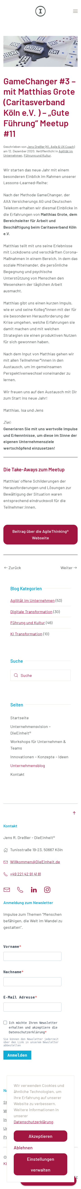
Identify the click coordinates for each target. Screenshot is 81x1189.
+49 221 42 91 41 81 (25, 873)
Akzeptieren (40, 1136)
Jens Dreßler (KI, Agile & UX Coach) (51, 147)
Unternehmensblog (27, 765)
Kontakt (17, 774)
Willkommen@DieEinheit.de (35, 861)
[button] (75, 11)
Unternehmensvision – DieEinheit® (30, 729)
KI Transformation (26, 633)
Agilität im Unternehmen (32, 600)
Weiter (67, 567)
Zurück (15, 567)
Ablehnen (23, 1147)
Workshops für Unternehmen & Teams (38, 744)
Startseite (19, 717)
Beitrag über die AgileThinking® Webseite (40, 534)
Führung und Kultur (37, 155)
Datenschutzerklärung (33, 1121)
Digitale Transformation (31, 611)
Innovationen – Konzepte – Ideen (39, 756)
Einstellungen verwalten (40, 1164)
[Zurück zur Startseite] (40, 11)
